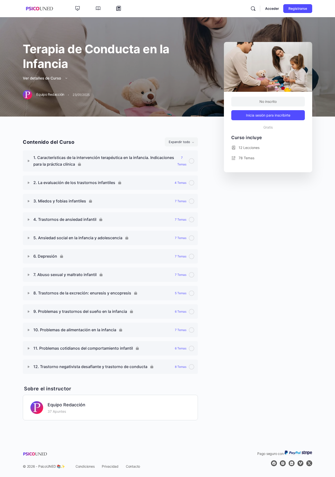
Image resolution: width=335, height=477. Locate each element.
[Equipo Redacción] (36, 407)
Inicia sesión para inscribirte (268, 115)
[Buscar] (253, 9)
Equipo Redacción (66, 404)
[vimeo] (300, 463)
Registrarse (297, 8)
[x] (309, 463)
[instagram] (283, 463)
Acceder (272, 8)
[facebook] (274, 463)
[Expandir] (28, 161)
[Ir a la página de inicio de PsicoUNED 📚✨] (39, 8)
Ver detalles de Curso (42, 78)
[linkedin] (292, 463)
